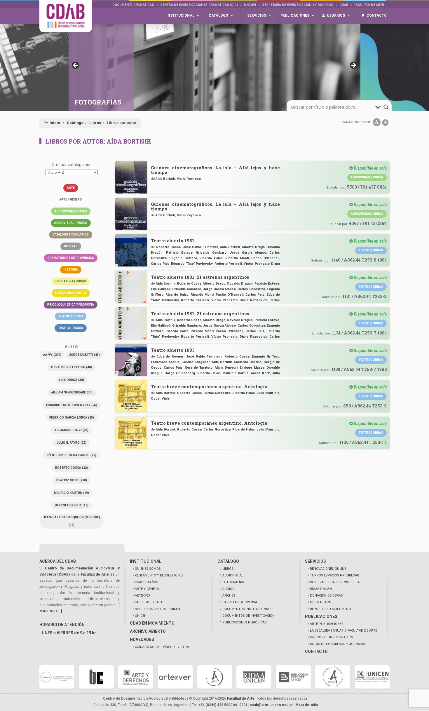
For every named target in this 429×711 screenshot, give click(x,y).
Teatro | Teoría (70, 328)
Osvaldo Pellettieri (71, 367)
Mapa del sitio (306, 705)
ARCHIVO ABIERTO (148, 631)
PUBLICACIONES (321, 616)
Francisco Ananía (165, 362)
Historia (71, 269)
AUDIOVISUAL (232, 575)
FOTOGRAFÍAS (233, 582)
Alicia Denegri (226, 367)
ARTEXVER (143, 595)
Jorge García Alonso (248, 252)
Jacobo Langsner (195, 362)
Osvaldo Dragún (240, 283)
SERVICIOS (315, 561)
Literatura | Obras (70, 281)
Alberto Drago (253, 247)
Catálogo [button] (218, 15)
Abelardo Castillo (247, 362)
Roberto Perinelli (228, 264)
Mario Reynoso (189, 179)
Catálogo (75, 123)
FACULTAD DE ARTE (149, 602)
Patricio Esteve (179, 252)
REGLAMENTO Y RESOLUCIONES (159, 575)
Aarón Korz (260, 373)
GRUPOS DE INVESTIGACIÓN (331, 637)
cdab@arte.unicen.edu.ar (271, 705)
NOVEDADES (142, 639)
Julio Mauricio (267, 393)
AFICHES (228, 595)
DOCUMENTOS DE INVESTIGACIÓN (248, 616)
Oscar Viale (160, 398)
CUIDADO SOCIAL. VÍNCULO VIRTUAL (163, 647)
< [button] (76, 65)
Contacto (377, 15)
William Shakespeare (72, 392)
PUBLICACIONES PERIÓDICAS (244, 622)
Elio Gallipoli (160, 289)
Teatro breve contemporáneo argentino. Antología (209, 386)
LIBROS (227, 569)
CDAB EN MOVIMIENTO (152, 623)
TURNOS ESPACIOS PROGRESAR (334, 575)
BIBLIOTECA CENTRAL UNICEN (157, 609)
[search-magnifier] (386, 107)
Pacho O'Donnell (265, 258)
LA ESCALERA (343, 630)
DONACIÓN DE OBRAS (326, 595)
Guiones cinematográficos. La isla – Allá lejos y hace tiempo (215, 170)
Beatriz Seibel (71, 480)
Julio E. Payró (71, 443)
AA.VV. (52, 355)
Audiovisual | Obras (71, 211)
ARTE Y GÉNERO (147, 589)
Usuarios (336, 15)
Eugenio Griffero (183, 258)
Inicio (55, 123)
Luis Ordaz (71, 380)
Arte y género (70, 199)
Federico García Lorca (71, 417)
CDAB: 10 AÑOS (146, 582)
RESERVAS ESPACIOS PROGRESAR (336, 582)
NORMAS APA (320, 602)
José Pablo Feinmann (200, 247)
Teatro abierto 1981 (172, 240)
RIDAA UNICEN (321, 589)
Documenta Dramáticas (133, 5)
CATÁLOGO (228, 561)
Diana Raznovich (253, 300)
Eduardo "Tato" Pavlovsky (71, 405)
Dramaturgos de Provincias (71, 257)
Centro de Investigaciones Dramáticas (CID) (199, 5)
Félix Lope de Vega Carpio (71, 455)
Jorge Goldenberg (180, 373)
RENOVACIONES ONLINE (328, 569)
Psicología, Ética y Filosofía (70, 304)
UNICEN (250, 5)
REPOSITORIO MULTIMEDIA (330, 609)
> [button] (353, 65)
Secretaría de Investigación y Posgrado (297, 5)
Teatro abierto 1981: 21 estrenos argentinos (200, 277)
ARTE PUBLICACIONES (326, 624)
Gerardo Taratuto (198, 367)
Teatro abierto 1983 (173, 350)
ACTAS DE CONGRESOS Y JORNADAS (338, 644)
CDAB (343, 5)
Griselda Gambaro (211, 252)
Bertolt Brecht (71, 505)
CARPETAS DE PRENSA (239, 602)
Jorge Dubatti (84, 355)
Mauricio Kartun (71, 493)
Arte (71, 187)
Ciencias (71, 246)
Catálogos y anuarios (71, 234)
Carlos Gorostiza (251, 289)
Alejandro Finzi (71, 430)
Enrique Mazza (252, 367)
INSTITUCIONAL (145, 561)
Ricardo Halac (211, 258)
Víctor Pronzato (257, 264)
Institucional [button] (180, 15)
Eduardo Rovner (170, 356)
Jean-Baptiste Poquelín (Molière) (71, 521)
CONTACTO (316, 651)
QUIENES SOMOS (148, 569)
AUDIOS (228, 589)
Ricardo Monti (237, 258)
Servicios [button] (256, 15)
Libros (95, 123)
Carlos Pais (160, 264)
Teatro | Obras (70, 316)
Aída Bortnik (165, 179)
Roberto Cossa (71, 468)
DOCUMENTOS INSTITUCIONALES (247, 609)
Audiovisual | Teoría (70, 222)
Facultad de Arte (369, 5)
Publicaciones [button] (294, 15)
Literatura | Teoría (70, 292)
